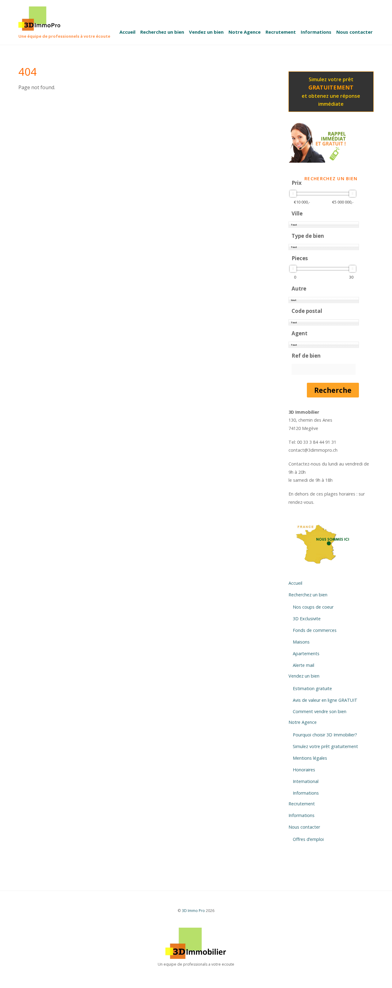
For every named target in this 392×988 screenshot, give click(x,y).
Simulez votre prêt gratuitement (325, 746)
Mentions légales (310, 758)
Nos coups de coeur (313, 607)
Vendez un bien (206, 32)
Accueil (127, 32)
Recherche (333, 390)
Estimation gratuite (312, 688)
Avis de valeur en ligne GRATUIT (325, 700)
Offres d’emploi (308, 839)
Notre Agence (244, 32)
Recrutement (281, 32)
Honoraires (304, 770)
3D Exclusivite (307, 618)
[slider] (293, 193)
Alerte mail (303, 665)
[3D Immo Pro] (42, 27)
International (305, 781)
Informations (316, 32)
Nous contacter (354, 32)
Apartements (306, 653)
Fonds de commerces (315, 630)
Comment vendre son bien (319, 711)
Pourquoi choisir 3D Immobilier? (325, 735)
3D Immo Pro (193, 910)
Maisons (301, 642)
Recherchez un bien (162, 32)
